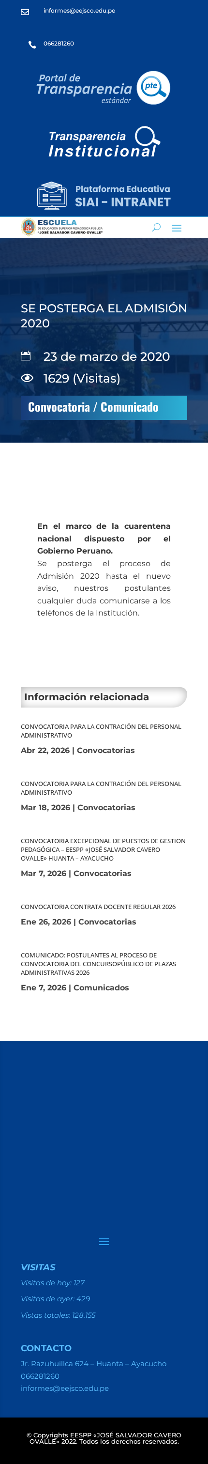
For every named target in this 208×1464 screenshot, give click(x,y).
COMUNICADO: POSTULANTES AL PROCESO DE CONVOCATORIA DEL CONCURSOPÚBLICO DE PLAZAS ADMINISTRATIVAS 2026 (98, 964)
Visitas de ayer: (48, 1298)
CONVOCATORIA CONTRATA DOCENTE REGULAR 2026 (98, 906)
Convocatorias (106, 750)
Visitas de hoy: (47, 1282)
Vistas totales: (46, 1315)
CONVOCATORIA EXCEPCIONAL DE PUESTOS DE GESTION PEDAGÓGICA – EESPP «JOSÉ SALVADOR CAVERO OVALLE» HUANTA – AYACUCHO (103, 849)
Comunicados (101, 987)
